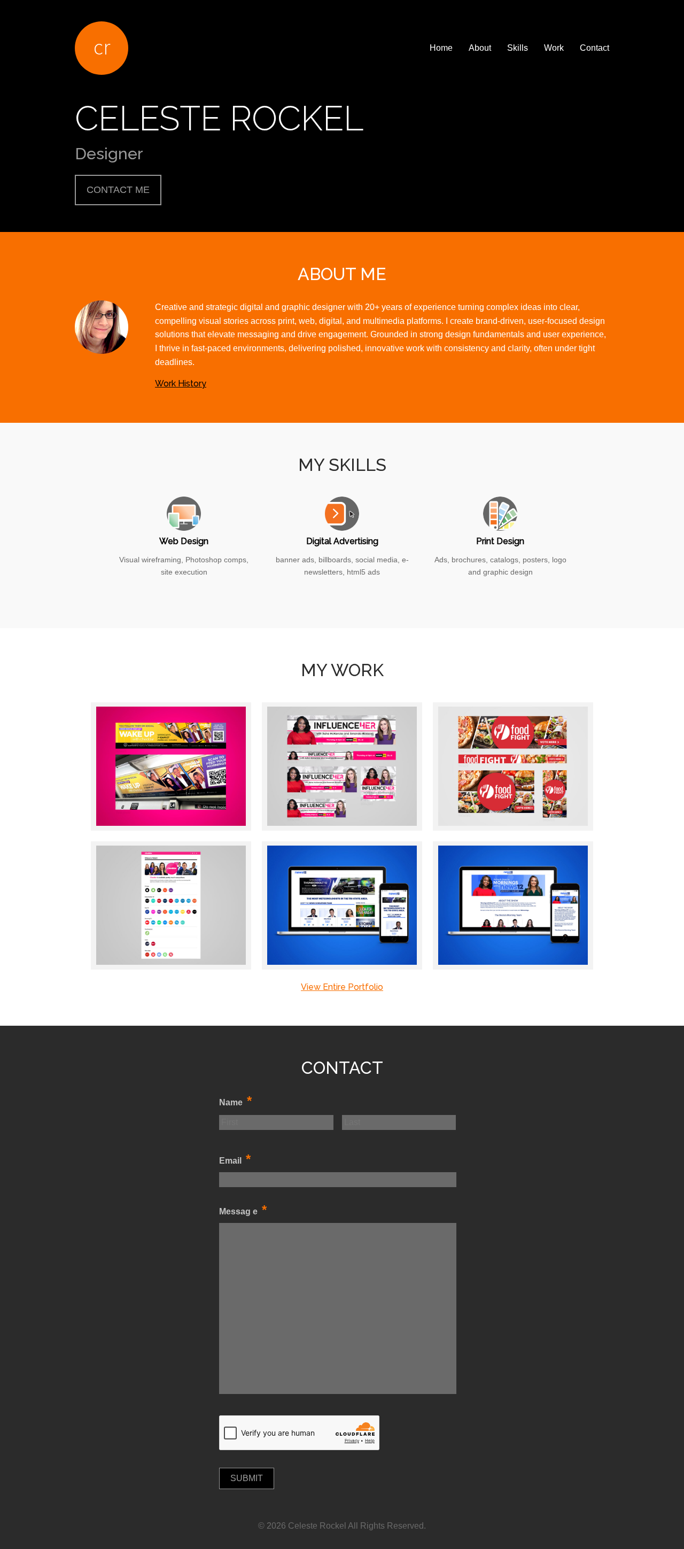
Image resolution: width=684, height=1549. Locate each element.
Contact (594, 47)
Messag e (243, 1210)
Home (441, 47)
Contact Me (118, 189)
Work (554, 47)
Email (235, 1159)
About (480, 47)
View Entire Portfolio (342, 987)
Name (235, 1101)
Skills (517, 47)
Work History (180, 383)
